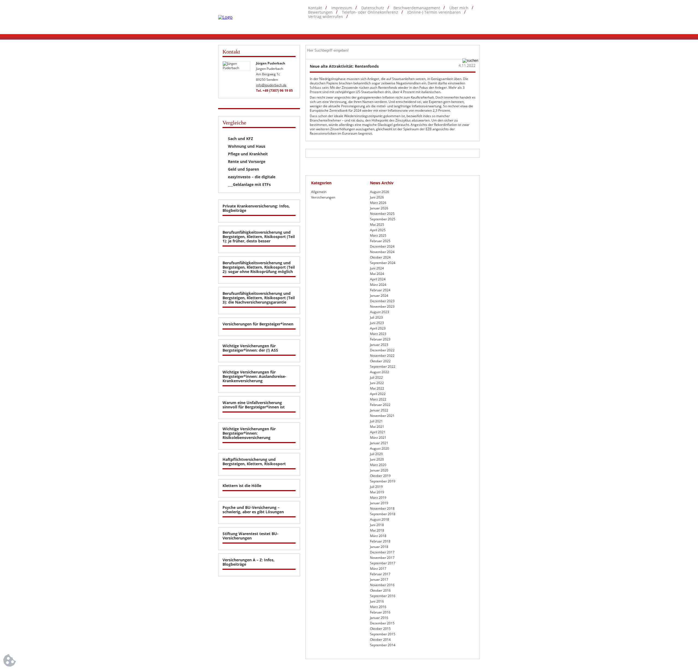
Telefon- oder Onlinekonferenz (370, 12)
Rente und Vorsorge (246, 161)
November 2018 (382, 508)
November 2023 (382, 306)
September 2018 (382, 514)
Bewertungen (320, 12)
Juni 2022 (377, 383)
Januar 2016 (379, 617)
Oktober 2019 (380, 475)
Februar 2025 (380, 241)
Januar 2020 (379, 470)
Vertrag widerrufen (325, 17)
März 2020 (378, 465)
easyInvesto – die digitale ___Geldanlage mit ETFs (251, 180)
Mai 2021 (377, 426)
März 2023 (378, 333)
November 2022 (382, 355)
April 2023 (378, 328)
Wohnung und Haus (246, 146)
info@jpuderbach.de (271, 85)
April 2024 (378, 279)
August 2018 (379, 519)
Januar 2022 (379, 410)
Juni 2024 (377, 268)
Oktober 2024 (380, 257)
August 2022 (379, 372)
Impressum (341, 8)
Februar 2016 (380, 612)
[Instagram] (466, 24)
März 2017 (378, 568)
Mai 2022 (377, 388)
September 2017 (382, 563)
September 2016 (382, 596)
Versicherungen (323, 197)
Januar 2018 (379, 546)
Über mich (458, 8)
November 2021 (382, 415)
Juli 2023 (376, 317)
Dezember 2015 (382, 623)
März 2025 (378, 235)
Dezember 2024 (382, 246)
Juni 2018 (377, 525)
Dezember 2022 (382, 350)
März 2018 (378, 535)
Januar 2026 (379, 208)
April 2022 (378, 394)
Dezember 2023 (382, 301)
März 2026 (378, 202)
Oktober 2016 (380, 590)
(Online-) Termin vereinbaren (434, 12)
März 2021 (378, 437)
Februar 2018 (380, 541)
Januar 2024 (379, 295)
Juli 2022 (376, 377)
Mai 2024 (377, 273)
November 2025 (382, 213)
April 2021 (378, 432)
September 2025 (382, 219)
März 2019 (378, 497)
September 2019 (382, 481)
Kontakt (315, 8)
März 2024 (378, 284)
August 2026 (379, 191)
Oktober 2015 (380, 628)
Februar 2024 (380, 290)
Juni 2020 (377, 459)
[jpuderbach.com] (225, 17)
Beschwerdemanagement (416, 8)
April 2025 (378, 230)
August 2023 (379, 312)
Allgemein (318, 191)
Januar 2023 (379, 344)
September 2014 (382, 645)
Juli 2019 (376, 486)
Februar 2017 (380, 574)
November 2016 (382, 585)
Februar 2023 (380, 339)
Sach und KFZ (240, 138)
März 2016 (378, 606)
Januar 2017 (379, 579)
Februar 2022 (380, 404)
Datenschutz (372, 8)
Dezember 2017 (382, 552)
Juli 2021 (376, 421)
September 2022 (382, 366)
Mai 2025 (377, 224)
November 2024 (382, 252)
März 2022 (378, 399)
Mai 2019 (377, 492)
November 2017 (382, 557)
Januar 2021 (379, 443)
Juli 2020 (376, 454)
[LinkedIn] (476, 24)
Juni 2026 (377, 197)
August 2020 (379, 448)
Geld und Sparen (243, 169)
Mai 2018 (377, 530)
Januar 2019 (379, 503)
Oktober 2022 (380, 361)
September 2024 (382, 262)
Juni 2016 (377, 601)
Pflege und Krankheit (248, 153)
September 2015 (382, 634)
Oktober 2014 (380, 639)
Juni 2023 (377, 323)
